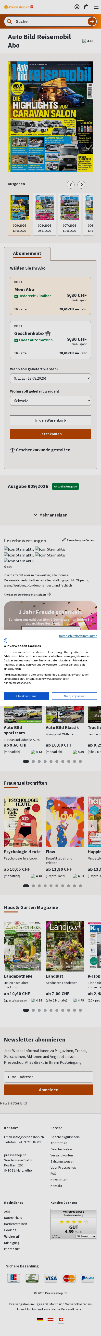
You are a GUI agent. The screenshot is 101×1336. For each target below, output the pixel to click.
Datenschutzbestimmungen (78, 636)
